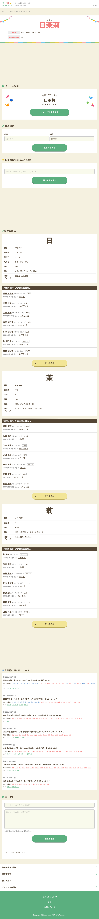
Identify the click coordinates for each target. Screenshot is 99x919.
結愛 (58, 702)
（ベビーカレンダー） (57, 732)
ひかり (65, 702)
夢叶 (60, 751)
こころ (50, 718)
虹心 (74, 751)
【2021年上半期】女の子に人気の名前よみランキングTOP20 (27, 764)
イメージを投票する (49, 112)
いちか (66, 718)
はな (58, 768)
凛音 (67, 751)
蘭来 (50, 751)
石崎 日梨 (7, 302)
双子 (8, 688)
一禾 (30, 718)
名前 (51, 134)
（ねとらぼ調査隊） (55, 715)
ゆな (46, 718)
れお (66, 683)
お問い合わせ (49, 907)
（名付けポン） (52, 748)
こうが (14, 683)
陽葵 (42, 702)
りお (44, 683)
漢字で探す (6, 874)
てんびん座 (24, 315)
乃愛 (16, 751)
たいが (18, 683)
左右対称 (24, 276)
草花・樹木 (22, 408)
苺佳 (77, 751)
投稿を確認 (49, 838)
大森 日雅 (7, 312)
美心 (53, 751)
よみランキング (25, 737)
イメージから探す (13, 11)
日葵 (47, 784)
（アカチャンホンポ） (51, 699)
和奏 (33, 751)
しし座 (21, 439)
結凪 (13, 718)
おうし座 (22, 557)
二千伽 (46, 751)
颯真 (32, 702)
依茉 (27, 718)
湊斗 (39, 702)
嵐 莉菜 (6, 554)
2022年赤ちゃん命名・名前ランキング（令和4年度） (23, 699)
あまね (79, 683)
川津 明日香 (8, 331)
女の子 (17, 688)
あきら (83, 683)
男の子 (12, 688)
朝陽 (35, 702)
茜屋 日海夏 (8, 293)
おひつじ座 (22, 325)
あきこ (88, 683)
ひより (40, 784)
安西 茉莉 (7, 435)
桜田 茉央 (7, 483)
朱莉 (40, 718)
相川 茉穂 (7, 426)
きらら (58, 683)
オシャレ (30, 408)
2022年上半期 (16, 737)
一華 (78, 702)
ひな (74, 768)
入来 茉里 (7, 445)
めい (20, 735)
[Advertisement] (49, 62)
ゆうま (23, 683)
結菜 (55, 702)
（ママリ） (48, 680)
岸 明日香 (7, 341)
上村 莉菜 (7, 611)
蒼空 (29, 702)
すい (59, 718)
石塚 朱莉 (7, 573)
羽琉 (70, 751)
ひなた (51, 702)
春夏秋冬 (29, 754)
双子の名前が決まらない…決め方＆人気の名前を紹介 (23, 680)
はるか (55, 718)
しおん (74, 683)
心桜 (16, 718)
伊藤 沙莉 (7, 592)
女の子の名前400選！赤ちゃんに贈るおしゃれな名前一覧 (25, 748)
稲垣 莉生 (7, 602)
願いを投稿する (49, 180)
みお (16, 735)
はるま (28, 683)
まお (70, 683)
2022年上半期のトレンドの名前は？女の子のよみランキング (26, 731)
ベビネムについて (49, 897)
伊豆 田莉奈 (8, 582)
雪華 (81, 751)
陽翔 (15, 702)
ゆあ (70, 735)
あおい (45, 735)
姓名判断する (49, 147)
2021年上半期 (16, 770)
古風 (19, 754)
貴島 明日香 (8, 350)
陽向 (21, 702)
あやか (71, 718)
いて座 (23, 467)
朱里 (44, 784)
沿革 (49, 902)
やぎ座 (23, 458)
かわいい (23, 754)
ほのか (46, 768)
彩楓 (33, 718)
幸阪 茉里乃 (8, 464)
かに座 (22, 296)
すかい (93, 683)
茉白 (63, 751)
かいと (37, 683)
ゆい (28, 735)
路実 (57, 751)
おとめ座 (22, 605)
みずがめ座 (23, 306)
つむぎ (35, 735)
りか (41, 683)
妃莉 (37, 718)
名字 (6, 134)
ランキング (15, 705)
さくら (46, 702)
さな (31, 735)
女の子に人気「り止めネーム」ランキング (19, 781)
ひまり (50, 19)
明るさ (17, 276)
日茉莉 (25, 751)
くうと (32, 683)
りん (84, 718)
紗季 (13, 751)
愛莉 (34, 784)
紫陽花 (20, 718)
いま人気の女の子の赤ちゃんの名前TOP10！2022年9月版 (25, 715)
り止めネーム (15, 787)
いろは (70, 768)
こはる (24, 735)
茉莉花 (20, 751)
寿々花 (41, 751)
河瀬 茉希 (7, 454)
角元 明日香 (8, 322)
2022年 (9, 705)
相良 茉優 (7, 474)
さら (89, 768)
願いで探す (6, 880)
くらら (63, 683)
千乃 (37, 751)
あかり (48, 683)
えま (62, 718)
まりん (5, 686)
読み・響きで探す (9, 867)
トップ (4, 11)
